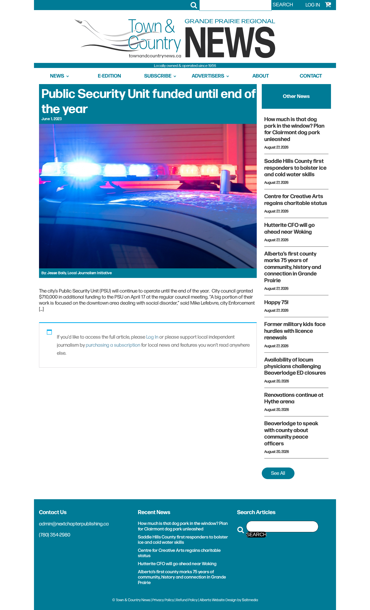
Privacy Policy (163, 600)
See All (278, 473)
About (260, 76)
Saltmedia (250, 600)
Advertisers (208, 76)
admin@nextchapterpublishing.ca (74, 524)
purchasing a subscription (113, 345)
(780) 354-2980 (54, 535)
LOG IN (313, 5)
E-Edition (109, 76)
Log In (152, 337)
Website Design (224, 600)
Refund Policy (187, 600)
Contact (311, 76)
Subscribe (157, 76)
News (57, 76)
